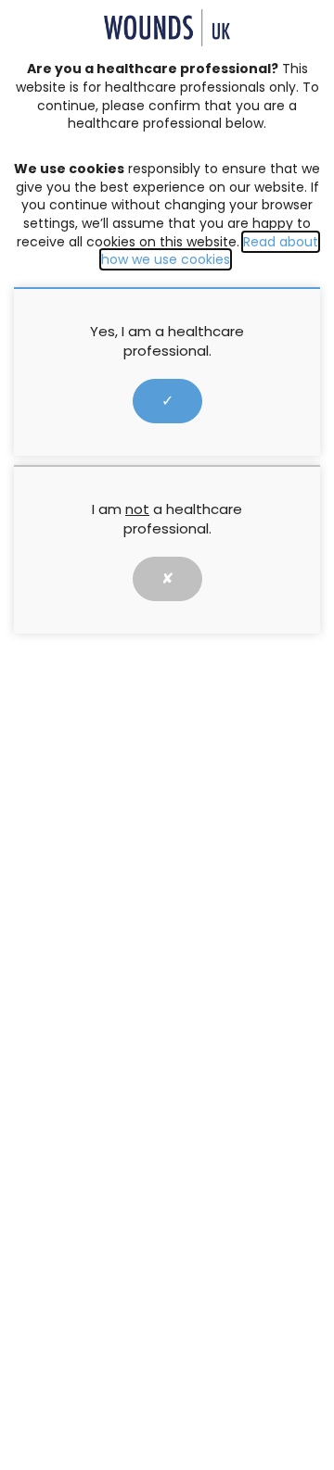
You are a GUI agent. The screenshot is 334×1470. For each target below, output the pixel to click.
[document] (167, 735)
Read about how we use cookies (209, 251)
